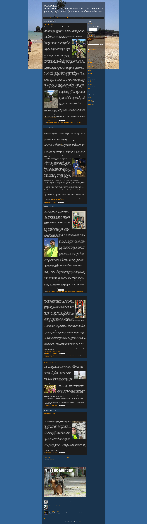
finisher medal (52, 291)
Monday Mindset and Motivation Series (56, 505)
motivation (90, 73)
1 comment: (54, 202)
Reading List (69, 17)
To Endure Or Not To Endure (50, 130)
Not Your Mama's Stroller (49, 298)
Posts (91, 28)
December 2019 (91, 100)
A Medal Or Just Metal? (49, 209)
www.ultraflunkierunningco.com (50, 117)
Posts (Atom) (51, 459)
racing (69, 122)
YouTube (89, 39)
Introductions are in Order (49, 413)
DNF (58, 122)
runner (72, 122)
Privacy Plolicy (84, 17)
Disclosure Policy (77, 17)
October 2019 (90, 101)
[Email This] (59, 120)
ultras (51, 123)
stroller (66, 355)
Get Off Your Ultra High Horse (50, 362)
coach (89, 59)
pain (89, 74)
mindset (66, 122)
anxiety (48, 122)
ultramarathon (46, 123)
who (89, 89)
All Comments (92, 30)
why (89, 91)
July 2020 (90, 96)
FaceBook (90, 35)
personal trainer (91, 76)
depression (55, 122)
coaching (89, 60)
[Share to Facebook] (63, 120)
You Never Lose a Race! (49, 24)
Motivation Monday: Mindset (50, 463)
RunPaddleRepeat (92, 49)
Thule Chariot (70, 355)
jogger (54, 355)
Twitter (89, 38)
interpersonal (90, 67)
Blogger (80, 521)
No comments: (55, 120)
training (80, 122)
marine (63, 122)
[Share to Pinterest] (64, 120)
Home (45, 17)
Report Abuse (47, 518)
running (65, 291)
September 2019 (91, 103)
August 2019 (90, 104)
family (61, 122)
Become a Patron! (91, 23)
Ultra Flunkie (51, 5)
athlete (51, 122)
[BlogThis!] (60, 120)
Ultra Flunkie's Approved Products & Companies (57, 17)
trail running (76, 122)
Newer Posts (47, 457)
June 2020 (90, 97)
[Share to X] (61, 120)
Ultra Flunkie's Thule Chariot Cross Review (52, 351)
